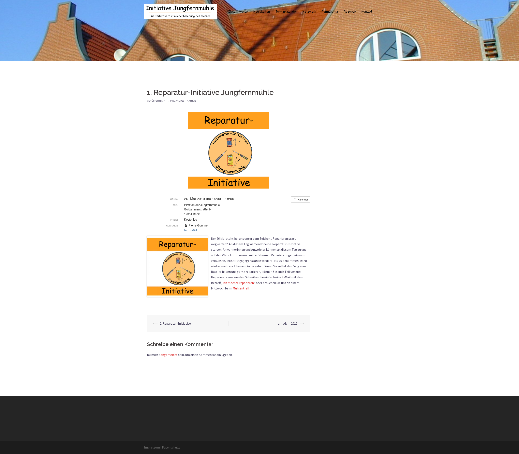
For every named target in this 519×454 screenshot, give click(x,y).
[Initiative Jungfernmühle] (180, 11)
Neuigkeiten (261, 11)
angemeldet (169, 355)
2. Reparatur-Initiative (175, 323)
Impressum (152, 447)
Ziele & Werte (238, 11)
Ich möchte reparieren (238, 283)
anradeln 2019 (287, 323)
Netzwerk (309, 11)
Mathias (191, 100)
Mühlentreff (241, 288)
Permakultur (330, 11)
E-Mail (192, 230)
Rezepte (350, 11)
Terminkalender (286, 11)
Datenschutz (171, 447)
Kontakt (366, 11)
